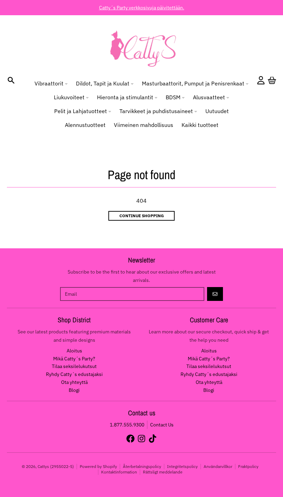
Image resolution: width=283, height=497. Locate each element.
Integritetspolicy (182, 466)
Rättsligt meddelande (163, 472)
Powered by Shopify (98, 466)
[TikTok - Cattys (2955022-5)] (152, 438)
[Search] (11, 80)
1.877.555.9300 (127, 425)
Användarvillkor (218, 466)
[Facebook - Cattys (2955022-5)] (130, 438)
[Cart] (272, 80)
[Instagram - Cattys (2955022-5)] (141, 438)
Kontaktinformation (119, 472)
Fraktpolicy (248, 466)
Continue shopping (141, 215)
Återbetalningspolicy (142, 466)
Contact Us (162, 425)
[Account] (261, 80)
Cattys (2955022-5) (56, 466)
